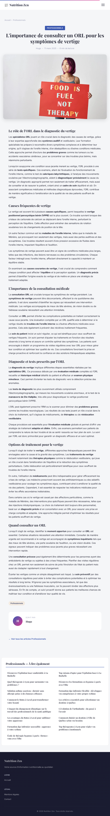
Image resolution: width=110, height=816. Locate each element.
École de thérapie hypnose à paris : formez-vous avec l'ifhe (27, 737)
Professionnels (19, 20)
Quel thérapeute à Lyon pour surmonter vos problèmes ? (27, 683)
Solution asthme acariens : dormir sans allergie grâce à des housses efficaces (25, 692)
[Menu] (103, 5)
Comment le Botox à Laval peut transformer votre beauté (28, 701)
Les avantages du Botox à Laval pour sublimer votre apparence (28, 719)
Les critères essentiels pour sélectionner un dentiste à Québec (79, 701)
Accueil (8, 20)
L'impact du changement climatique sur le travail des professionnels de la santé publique (29, 710)
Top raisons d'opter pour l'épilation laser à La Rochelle (80, 674)
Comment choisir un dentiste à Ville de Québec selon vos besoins (77, 719)
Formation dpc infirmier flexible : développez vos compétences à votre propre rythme (80, 692)
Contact (7, 799)
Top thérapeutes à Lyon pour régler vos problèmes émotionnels (77, 728)
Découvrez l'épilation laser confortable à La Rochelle (27, 674)
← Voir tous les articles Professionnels (27, 639)
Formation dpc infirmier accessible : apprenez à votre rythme (29, 728)
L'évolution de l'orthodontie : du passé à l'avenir (77, 710)
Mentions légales (11, 794)
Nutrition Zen (16, 5)
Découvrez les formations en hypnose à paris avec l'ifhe (80, 683)
